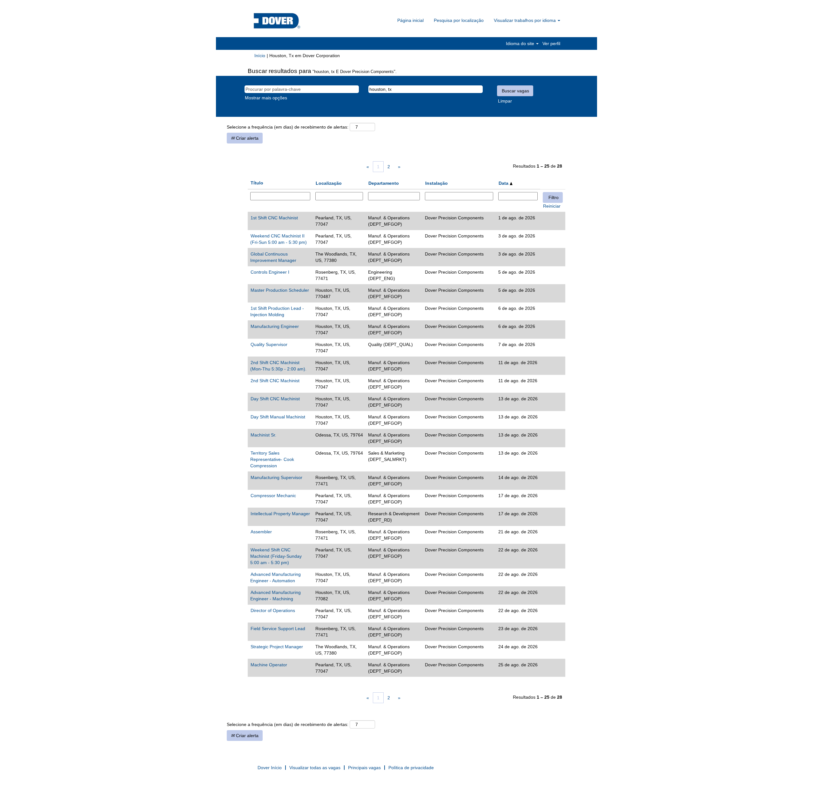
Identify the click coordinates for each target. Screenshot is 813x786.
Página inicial (410, 20)
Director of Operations (273, 610)
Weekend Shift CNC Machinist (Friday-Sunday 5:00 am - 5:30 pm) (276, 556)
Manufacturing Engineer (275, 326)
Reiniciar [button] (552, 206)
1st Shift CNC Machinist (274, 217)
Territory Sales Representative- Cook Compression (272, 459)
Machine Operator (269, 664)
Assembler (261, 531)
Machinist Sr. (263, 434)
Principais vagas (364, 767)
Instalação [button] (436, 183)
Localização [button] (329, 183)
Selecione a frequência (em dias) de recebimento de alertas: (287, 127)
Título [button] (257, 182)
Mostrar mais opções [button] (266, 97)
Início (259, 55)
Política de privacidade (411, 767)
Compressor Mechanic (273, 495)
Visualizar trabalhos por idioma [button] (525, 20)
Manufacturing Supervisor (276, 477)
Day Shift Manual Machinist (278, 416)
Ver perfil (551, 43)
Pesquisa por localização (459, 20)
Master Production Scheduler (280, 290)
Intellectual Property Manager (280, 513)
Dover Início (270, 767)
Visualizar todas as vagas (314, 767)
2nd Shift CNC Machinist (275, 380)
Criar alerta (247, 138)
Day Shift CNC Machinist (275, 398)
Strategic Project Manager (277, 646)
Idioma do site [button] (520, 43)
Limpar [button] (505, 100)
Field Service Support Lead (278, 628)
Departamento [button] (383, 183)
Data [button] (504, 183)
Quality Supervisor (269, 344)
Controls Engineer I (270, 272)
